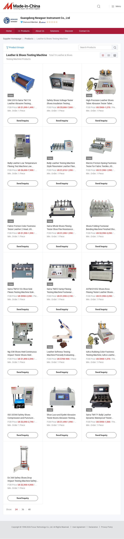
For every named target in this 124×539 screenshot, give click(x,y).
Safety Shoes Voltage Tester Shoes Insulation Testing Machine (60, 103)
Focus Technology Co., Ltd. (42, 527)
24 (16, 509)
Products (25, 30)
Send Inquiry (23, 120)
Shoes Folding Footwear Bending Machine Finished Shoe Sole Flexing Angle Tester (101, 229)
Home (9, 30)
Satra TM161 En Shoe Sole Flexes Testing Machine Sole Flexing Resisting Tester (21, 292)
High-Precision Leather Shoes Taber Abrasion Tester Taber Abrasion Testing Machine (100, 103)
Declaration (93, 527)
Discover (69, 30)
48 (29, 509)
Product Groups (16, 47)
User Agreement (78, 527)
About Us (40, 30)
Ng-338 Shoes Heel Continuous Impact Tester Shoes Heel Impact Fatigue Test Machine (22, 354)
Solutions (54, 30)
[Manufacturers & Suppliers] (22, 6)
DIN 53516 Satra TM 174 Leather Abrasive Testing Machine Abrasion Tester (19, 103)
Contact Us (84, 30)
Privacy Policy (107, 527)
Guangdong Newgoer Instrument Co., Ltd (45, 17)
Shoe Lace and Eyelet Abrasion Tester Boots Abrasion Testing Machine (61, 417)
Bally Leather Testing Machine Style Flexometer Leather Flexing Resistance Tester (62, 166)
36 (23, 509)
